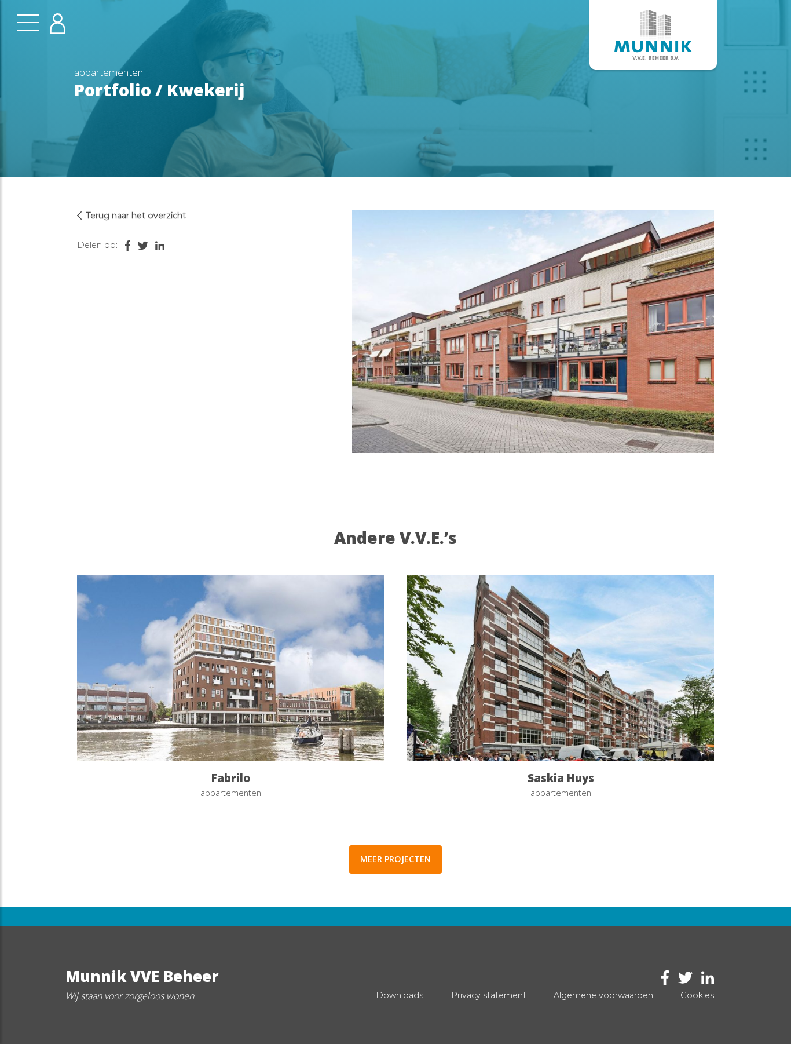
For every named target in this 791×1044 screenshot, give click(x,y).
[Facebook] (125, 244)
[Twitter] (140, 244)
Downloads (399, 995)
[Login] (57, 23)
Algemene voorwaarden (603, 995)
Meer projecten (395, 858)
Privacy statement (488, 995)
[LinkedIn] (157, 244)
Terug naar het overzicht (136, 215)
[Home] (653, 35)
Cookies (697, 995)
